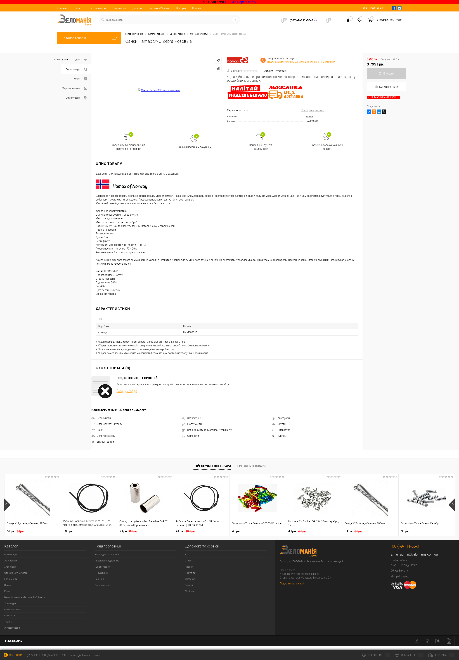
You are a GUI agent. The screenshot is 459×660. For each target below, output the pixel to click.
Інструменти (194, 424)
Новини (189, 566)
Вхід (365, 7)
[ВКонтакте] (369, 111)
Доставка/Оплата (159, 8)
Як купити (190, 573)
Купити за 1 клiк (388, 86)
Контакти (15, 655)
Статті (188, 560)
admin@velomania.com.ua (419, 554)
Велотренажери (106, 435)
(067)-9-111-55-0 (302, 20)
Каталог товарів (74, 38)
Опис (77, 78)
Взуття (282, 424)
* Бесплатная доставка (107, 560)
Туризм (282, 435)
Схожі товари (73, 97)
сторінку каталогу (158, 384)
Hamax (309, 116)
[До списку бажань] (218, 60)
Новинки (99, 579)
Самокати (193, 435)
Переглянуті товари (251, 466)
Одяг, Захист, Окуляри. (110, 424)
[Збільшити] (159, 90)
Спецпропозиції (103, 585)
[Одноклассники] (374, 111)
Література (284, 429)
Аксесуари (284, 418)
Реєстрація (376, 7)
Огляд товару (73, 69)
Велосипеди (104, 418)
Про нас (197, 8)
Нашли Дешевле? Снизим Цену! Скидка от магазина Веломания (301, 61)
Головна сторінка (127, 390)
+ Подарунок (101, 573)
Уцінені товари (102, 566)
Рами (100, 429)
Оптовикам (119, 8)
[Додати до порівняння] (218, 68)
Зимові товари (105, 441)
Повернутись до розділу (67, 59)
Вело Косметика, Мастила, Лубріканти (209, 429)
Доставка (190, 579)
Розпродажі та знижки (107, 554)
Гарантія (189, 585)
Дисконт (137, 8)
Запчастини (194, 418)
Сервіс (78, 8)
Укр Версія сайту (243, 2)
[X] (384, 111)
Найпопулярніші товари (212, 466)
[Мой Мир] (379, 111)
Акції (187, 554)
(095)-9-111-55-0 (56, 655)
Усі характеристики (312, 110)
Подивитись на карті (292, 583)
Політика (190, 591)
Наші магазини (97, 8)
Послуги (181, 8)
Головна (62, 8)
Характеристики (71, 88)
